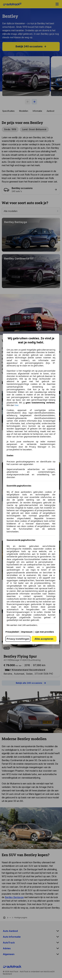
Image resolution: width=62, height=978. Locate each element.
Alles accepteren (44, 638)
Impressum (27, 631)
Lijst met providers (44, 631)
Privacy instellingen (18, 638)
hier (17, 405)
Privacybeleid (12, 631)
